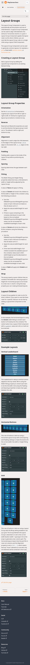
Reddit (3, 638)
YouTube (3, 653)
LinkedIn (3, 621)
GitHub (3, 650)
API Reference (5, 609)
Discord (3, 633)
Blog (2, 648)
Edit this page (7, 582)
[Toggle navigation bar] (2, 2)
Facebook (4, 624)
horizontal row (5, 52)
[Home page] (2, 7)
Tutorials (4, 607)
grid (2, 50)
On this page (6, 16)
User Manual (5, 604)
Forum (3, 636)
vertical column (17, 50)
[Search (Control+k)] (27, 2)
